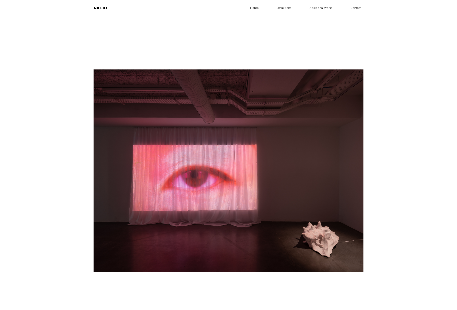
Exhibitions (284, 8)
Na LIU (100, 8)
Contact (355, 8)
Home (254, 8)
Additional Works (321, 8)
